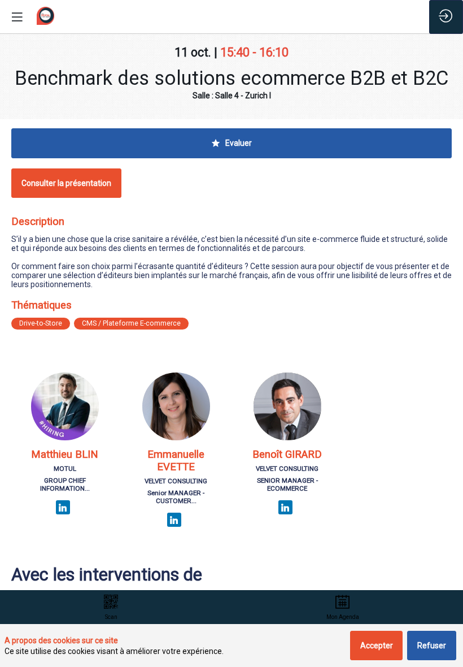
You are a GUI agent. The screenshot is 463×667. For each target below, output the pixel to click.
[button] (66, 183)
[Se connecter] (446, 17)
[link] (111, 607)
